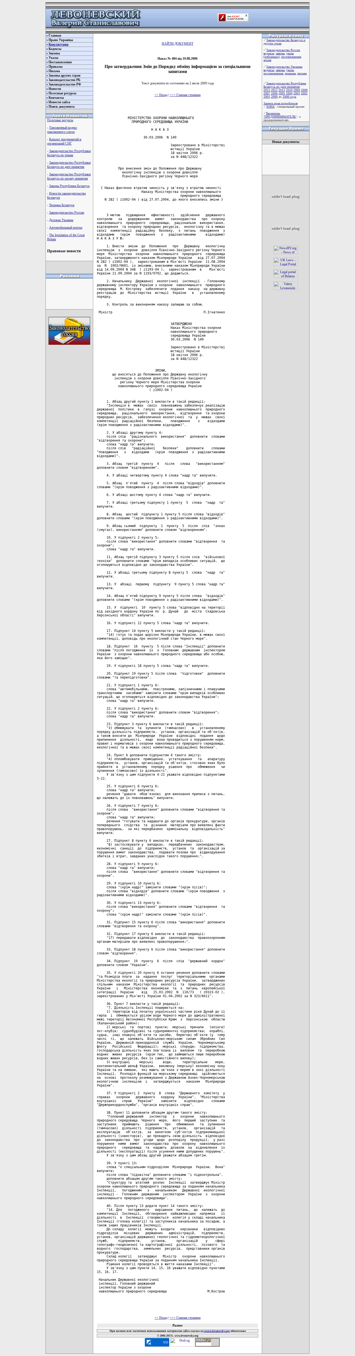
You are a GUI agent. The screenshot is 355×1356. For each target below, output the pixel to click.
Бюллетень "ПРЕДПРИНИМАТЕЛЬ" (279, 115)
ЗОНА (270, 106)
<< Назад (161, 95)
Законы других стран (64, 75)
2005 (281, 93)
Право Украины (61, 40)
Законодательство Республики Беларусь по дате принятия (69, 165)
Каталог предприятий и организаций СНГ (64, 141)
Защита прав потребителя (280, 103)
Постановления (60, 62)
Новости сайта (59, 102)
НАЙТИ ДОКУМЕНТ (177, 44)
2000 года (289, 96)
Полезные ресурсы (62, 93)
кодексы (268, 53)
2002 (304, 93)
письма (302, 73)
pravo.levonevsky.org (217, 1330)
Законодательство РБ (64, 80)
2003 (296, 93)
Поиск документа (62, 107)
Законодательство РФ (65, 84)
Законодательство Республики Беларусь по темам (69, 153)
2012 (274, 90)
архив (267, 60)
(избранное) (271, 56)
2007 (266, 93)
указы (290, 53)
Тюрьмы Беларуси (61, 205)
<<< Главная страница (185, 95)
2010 (289, 90)
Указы (53, 58)
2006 (274, 93)
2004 (289, 93)
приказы (290, 73)
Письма (54, 71)
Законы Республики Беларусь (69, 186)
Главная (55, 35)
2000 (274, 96)
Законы (54, 53)
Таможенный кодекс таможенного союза (62, 130)
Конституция (59, 44)
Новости (55, 89)
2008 (304, 90)
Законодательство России (66, 213)
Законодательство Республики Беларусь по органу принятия (69, 176)
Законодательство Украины (284, 66)
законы (280, 53)
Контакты (56, 98)
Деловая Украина (61, 220)
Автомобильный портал (65, 228)
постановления (291, 56)
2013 (266, 90)
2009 (296, 90)
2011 (281, 90)
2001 (266, 96)
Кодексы (55, 49)
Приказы (55, 67)
